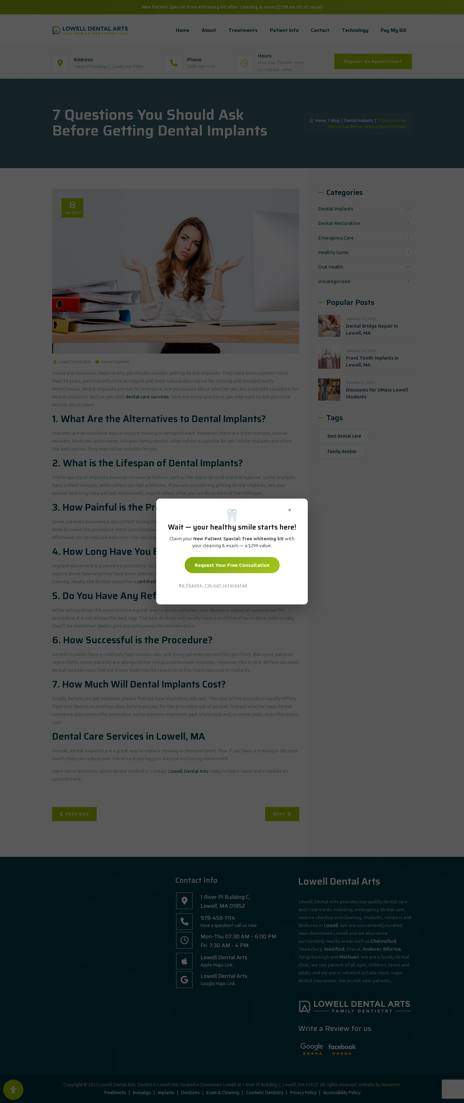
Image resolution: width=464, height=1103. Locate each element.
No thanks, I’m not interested (213, 585)
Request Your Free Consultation (232, 565)
